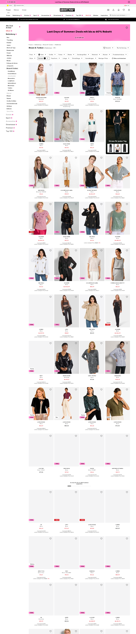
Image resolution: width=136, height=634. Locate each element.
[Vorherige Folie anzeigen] (118, 544)
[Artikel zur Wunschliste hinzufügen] (50, 65)
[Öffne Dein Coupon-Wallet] (108, 10)
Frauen (8, 10)
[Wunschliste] (124, 10)
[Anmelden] (113, 10)
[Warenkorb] (129, 10)
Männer (16, 10)
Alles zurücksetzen (120, 58)
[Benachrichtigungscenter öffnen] (118, 10)
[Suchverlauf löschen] (129, 15)
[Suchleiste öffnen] (110, 15)
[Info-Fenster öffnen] (129, 2)
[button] (108, 47)
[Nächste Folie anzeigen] (128, 544)
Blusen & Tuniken (48, 44)
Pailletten (58, 44)
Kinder (24, 10)
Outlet (10, 5)
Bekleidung (38, 44)
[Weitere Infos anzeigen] (41, 106)
